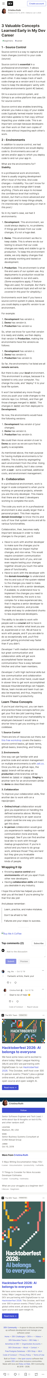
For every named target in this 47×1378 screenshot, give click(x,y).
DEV (13, 1361)
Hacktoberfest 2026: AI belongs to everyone (21, 1050)
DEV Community (10, 1327)
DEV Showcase (14, 1347)
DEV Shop (31, 1351)
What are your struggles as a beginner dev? (22, 1187)
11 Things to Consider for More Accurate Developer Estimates (21, 1175)
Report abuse (32, 1007)
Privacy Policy (25, 1355)
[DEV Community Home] (10, 3)
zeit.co (40, 763)
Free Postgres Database (15, 1351)
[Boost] (36, 1374)
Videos (38, 1336)
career (18, 40)
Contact (34, 1347)
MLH (40, 1351)
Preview (24, 961)
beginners (8, 40)
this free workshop (12, 740)
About (25, 1347)
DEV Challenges (18, 1336)
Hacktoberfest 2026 (11, 1300)
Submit (11, 961)
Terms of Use (38, 1355)
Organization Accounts (31, 1344)
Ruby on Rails (24, 1364)
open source (26, 1358)
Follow (23, 1110)
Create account (36, 3)
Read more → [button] (10, 1087)
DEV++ (30, 1336)
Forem (13, 1358)
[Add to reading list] (27, 1374)
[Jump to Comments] (17, 1374)
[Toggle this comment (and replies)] (3, 976)
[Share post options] (42, 1374)
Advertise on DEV (12, 1344)
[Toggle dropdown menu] (43, 970)
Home (7, 1336)
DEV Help (33, 1340)
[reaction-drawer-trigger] (6, 1374)
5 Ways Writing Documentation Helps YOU (22, 1163)
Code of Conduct (16, 1007)
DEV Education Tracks (18, 1340)
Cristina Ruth (14, 10)
